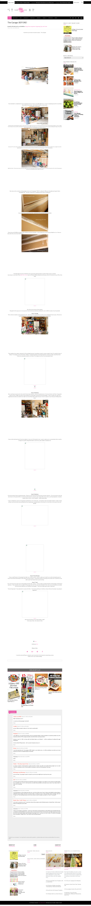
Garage (26, 26)
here (37, 644)
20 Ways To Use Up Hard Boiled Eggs (22, 856)
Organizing (38, 26)
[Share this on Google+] (32, 651)
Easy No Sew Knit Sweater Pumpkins (54, 890)
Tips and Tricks (44, 26)
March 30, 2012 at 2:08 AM (21, 779)
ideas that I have (23, 275)
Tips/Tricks (50, 17)
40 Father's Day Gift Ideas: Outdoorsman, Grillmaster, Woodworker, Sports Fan (72, 893)
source (35, 305)
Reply (14, 722)
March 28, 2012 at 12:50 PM (23, 756)
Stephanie (15, 733)
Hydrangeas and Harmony (19, 772)
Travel (44, 17)
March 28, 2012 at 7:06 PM (34, 763)
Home (29, 26)
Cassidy (15, 726)
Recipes (38, 17)
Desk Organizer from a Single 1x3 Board (78, 92)
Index (56, 17)
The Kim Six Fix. (42, 902)
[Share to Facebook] (42, 651)
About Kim (15, 17)
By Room (26, 17)
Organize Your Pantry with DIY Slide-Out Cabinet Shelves (78, 69)
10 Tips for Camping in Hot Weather (73, 880)
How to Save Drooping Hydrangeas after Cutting (21, 891)
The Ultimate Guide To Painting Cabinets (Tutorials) (78, 115)
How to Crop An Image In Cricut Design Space (21, 882)
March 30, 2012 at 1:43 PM (23, 790)
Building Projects (77, 89)
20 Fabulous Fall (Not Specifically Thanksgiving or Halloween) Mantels (53, 886)
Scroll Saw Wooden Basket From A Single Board (78, 103)
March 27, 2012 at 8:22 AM (27, 716)
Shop (10, 17)
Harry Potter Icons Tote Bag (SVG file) (53, 2)
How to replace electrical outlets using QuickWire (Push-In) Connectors (77, 39)
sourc (35, 490)
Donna (14, 748)
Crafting (32, 17)
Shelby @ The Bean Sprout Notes (20, 764)
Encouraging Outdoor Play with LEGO (73, 889)
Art (74, 78)
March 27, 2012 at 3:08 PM (23, 733)
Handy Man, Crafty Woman (19, 800)
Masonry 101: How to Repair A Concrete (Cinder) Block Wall (76, 48)
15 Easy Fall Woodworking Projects (77, 81)
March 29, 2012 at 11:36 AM (31, 772)
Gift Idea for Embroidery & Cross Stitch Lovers (31, 2)
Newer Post (12, 845)
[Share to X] (27, 651)
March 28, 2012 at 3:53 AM (22, 748)
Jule (14, 779)
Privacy (28, 862)
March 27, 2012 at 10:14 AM (23, 726)
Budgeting (76, 111)
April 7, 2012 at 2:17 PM (23, 808)
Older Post (58, 845)
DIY (20, 17)
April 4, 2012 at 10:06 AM (31, 800)
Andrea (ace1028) (17, 716)
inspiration (33, 26)
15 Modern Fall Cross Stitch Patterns (55, 893)
